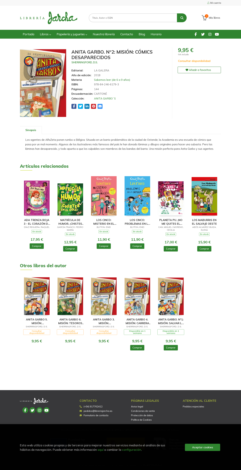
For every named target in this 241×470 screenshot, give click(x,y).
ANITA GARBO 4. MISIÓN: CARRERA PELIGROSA (137, 321)
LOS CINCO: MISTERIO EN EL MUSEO (103, 221)
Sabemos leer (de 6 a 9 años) (112, 79)
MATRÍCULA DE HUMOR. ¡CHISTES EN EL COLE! (70, 221)
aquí (101, 449)
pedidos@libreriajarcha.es (98, 411)
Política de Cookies (141, 419)
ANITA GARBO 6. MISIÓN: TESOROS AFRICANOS (70, 321)
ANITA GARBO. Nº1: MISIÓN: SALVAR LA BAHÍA (171, 321)
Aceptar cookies (202, 447)
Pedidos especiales (193, 406)
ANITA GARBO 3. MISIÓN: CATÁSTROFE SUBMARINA (104, 321)
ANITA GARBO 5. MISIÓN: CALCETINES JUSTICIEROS (37, 321)
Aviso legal (137, 406)
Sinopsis (30, 130)
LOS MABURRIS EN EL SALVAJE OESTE (204, 221)
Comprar (36, 246)
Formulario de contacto (96, 415)
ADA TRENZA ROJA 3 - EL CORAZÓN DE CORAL (37, 221)
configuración (131, 449)
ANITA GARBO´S (105, 98)
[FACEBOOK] (196, 34)
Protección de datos (142, 415)
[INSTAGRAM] (210, 34)
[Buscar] (182, 17)
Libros (44, 34)
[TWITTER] (203, 34)
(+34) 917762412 (93, 406)
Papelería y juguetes (71, 34)
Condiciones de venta (143, 411)
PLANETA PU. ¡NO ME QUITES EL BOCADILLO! (170, 221)
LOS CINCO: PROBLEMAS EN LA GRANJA (137, 221)
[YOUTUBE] (217, 34)
